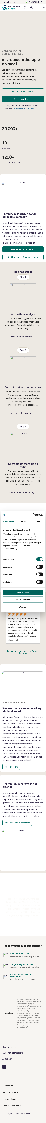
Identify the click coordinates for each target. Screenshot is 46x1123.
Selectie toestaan (23, 600)
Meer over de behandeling (21, 492)
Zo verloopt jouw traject (23, 108)
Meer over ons (11, 766)
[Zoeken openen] (25, 7)
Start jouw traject (23, 99)
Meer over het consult (21, 413)
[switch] (39, 567)
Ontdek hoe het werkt (23, 91)
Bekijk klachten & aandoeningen (23, 257)
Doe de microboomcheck (23, 249)
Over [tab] (38, 521)
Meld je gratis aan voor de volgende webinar (23, 924)
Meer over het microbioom (17, 822)
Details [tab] (23, 521)
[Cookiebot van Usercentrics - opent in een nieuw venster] (32, 514)
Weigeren (23, 607)
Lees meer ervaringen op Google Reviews (23, 652)
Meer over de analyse (21, 336)
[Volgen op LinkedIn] (4, 1067)
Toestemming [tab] (8, 521)
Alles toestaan (23, 592)
